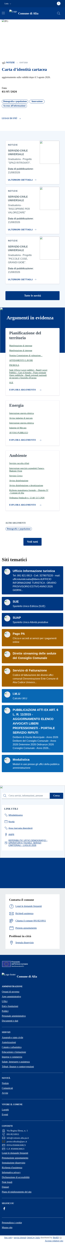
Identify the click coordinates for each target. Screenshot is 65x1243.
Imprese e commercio (12, 1057)
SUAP (17, 617)
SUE (16, 601)
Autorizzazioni (9, 1042)
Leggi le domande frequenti (15, 1153)
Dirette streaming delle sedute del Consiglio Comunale (34, 656)
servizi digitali (20, 1237)
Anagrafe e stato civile (12, 1037)
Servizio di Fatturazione (30, 670)
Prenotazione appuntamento (15, 1158)
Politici (5, 1011)
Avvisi (5, 1093)
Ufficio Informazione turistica (34, 571)
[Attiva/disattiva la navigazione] (3, 13)
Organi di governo (10, 991)
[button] (8, 3)
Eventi (5, 1114)
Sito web (8, 1237)
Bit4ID (56, 1237)
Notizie (10, 62)
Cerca (56, 795)
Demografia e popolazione (19, 529)
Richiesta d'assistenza (12, 1167)
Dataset (5, 1187)
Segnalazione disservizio (13, 1162)
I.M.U (16, 693)
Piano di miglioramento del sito (16, 1192)
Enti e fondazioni (10, 1006)
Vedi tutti (32, 541)
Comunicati (7, 1088)
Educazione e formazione (14, 1052)
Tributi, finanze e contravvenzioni (18, 1066)
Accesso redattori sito (54, 1241)
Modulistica (21, 759)
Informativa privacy (11, 1172)
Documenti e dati (10, 1020)
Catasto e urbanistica (11, 1047)
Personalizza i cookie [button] (12, 1222)
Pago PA (19, 633)
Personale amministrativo (14, 1016)
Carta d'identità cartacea (24, 69)
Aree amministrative (11, 996)
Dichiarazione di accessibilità (15, 1177)
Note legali (7, 1182)
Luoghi (5, 1109)
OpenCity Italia (33, 1237)
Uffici (4, 1001)
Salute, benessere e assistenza (16, 1061)
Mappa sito (7, 1227)
